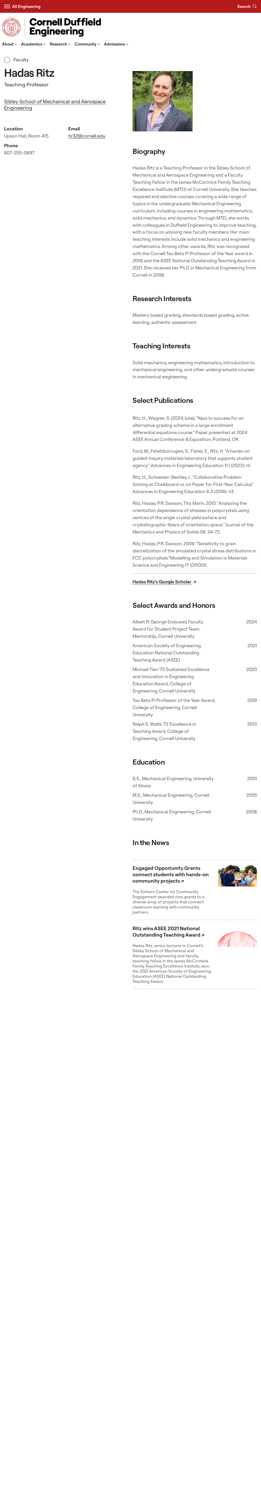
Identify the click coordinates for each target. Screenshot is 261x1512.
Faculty (20, 60)
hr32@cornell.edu (86, 136)
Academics (33, 44)
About (9, 44)
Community (87, 44)
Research (60, 44)
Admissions (116, 44)
